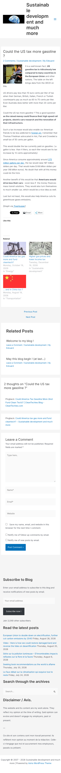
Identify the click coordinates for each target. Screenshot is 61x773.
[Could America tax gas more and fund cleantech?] (14, 248)
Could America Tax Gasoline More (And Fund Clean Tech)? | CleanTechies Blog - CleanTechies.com (29, 402)
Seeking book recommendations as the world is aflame (29, 664)
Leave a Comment (14, 345)
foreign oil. (36, 133)
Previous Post (30, 312)
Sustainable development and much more (37, 19)
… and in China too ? (13, 289)
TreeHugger (19, 206)
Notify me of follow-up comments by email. (28, 535)
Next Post (30, 317)
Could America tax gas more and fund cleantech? (14, 259)
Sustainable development (29, 61)
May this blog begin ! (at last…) (25, 358)
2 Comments (9, 61)
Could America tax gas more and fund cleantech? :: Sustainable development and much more (29, 421)
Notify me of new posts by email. (23, 540)
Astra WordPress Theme (39, 763)
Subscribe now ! (13, 611)
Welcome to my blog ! (20, 340)
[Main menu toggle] (55, 19)
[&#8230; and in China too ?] (14, 281)
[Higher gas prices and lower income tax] (40, 248)
